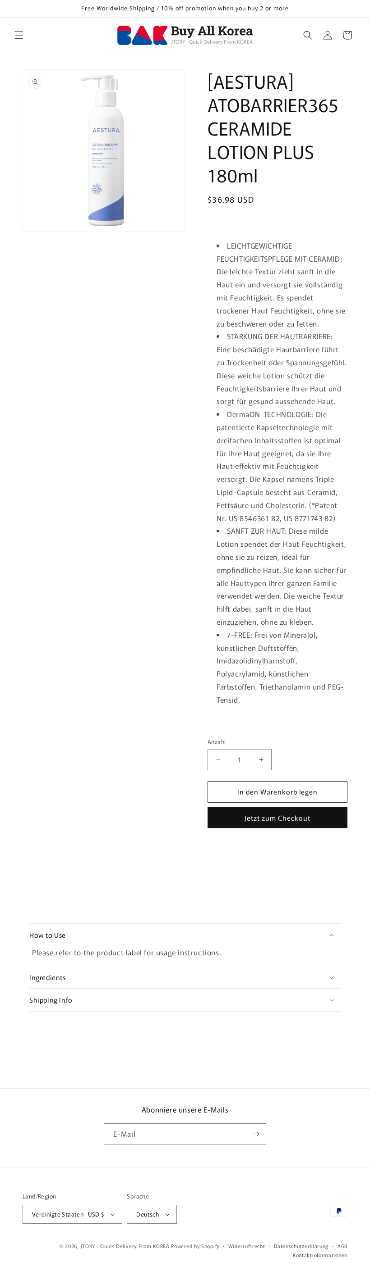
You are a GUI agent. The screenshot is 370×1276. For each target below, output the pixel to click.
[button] (19, 35)
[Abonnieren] (256, 1133)
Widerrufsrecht (246, 1245)
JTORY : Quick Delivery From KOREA (125, 1245)
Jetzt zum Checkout (277, 817)
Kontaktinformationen (320, 1254)
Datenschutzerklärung (301, 1245)
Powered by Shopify (195, 1245)
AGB (342, 1245)
